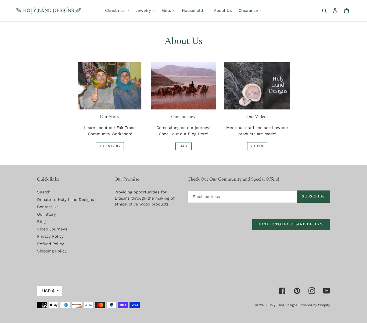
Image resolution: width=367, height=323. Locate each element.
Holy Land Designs (282, 305)
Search (44, 192)
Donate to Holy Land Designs (65, 199)
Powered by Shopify (314, 305)
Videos (257, 146)
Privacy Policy (50, 236)
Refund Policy (50, 243)
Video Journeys (52, 229)
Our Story (110, 146)
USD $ (48, 290)
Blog (183, 146)
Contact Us (48, 206)
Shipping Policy (52, 251)
